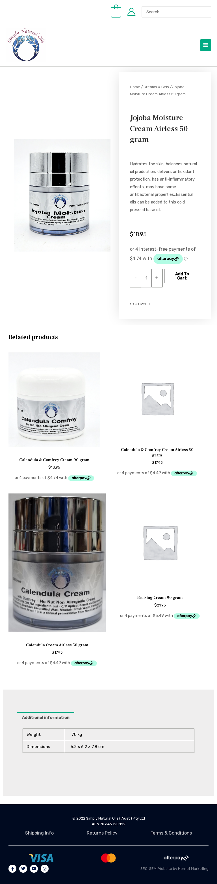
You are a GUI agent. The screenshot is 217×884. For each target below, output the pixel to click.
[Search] (210, 11)
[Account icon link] (131, 11)
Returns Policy (102, 833)
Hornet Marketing (193, 868)
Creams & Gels (156, 86)
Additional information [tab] (46, 717)
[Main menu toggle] (205, 45)
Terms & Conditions (171, 833)
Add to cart (182, 276)
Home (135, 86)
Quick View (54, 448)
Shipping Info (39, 833)
